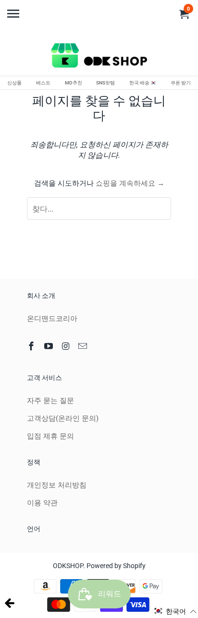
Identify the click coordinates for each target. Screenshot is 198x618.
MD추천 (73, 82)
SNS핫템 (105, 82)
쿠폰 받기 (181, 82)
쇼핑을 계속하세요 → (130, 183)
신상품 (14, 82)
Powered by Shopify (116, 566)
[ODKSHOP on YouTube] (49, 346)
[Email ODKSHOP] (83, 346)
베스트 (43, 82)
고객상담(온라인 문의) (63, 418)
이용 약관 (42, 503)
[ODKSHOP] (99, 57)
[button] (175, 611)
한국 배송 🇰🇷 (142, 82)
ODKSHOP (68, 566)
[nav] (14, 9)
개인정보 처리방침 (57, 485)
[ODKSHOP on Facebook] (32, 346)
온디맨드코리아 (52, 318)
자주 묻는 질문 (50, 400)
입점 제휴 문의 (50, 436)
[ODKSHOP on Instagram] (67, 346)
